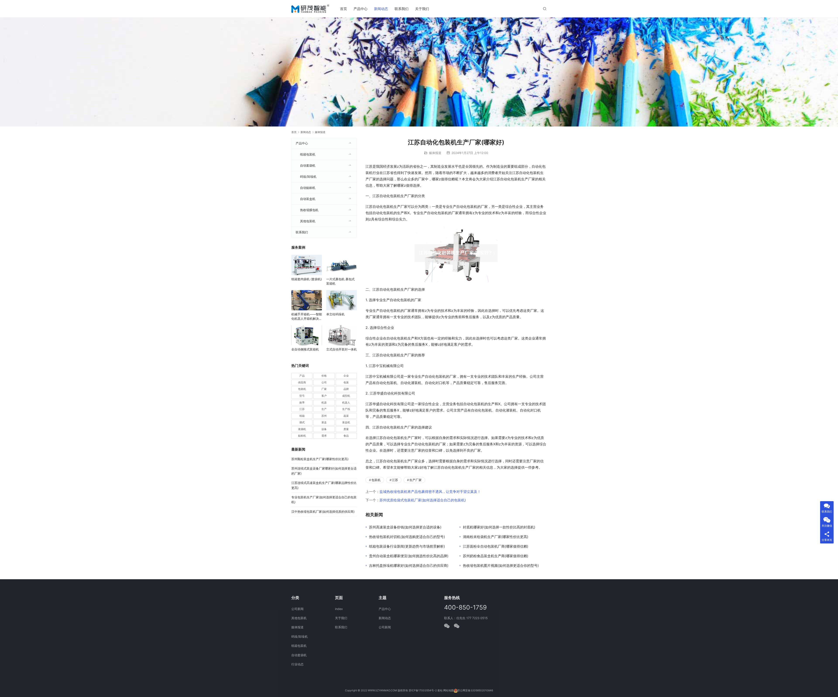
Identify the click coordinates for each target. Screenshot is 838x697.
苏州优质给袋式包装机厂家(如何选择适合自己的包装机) (423, 500)
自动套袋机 (307, 165)
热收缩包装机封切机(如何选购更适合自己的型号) (407, 537)
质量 (346, 429)
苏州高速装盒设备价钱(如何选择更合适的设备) (405, 527)
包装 (346, 382)
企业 (346, 375)
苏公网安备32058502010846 (475, 690)
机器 (324, 402)
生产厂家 (415, 480)
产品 (302, 375)
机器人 (346, 402)
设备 (324, 429)
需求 (324, 435)
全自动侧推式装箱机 (305, 349)
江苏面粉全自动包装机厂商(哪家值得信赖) (495, 546)
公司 (324, 382)
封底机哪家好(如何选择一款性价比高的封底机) (499, 527)
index (339, 609)
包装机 (376, 480)
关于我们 (422, 9)
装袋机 (302, 429)
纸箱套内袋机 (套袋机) (306, 279)
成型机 (346, 395)
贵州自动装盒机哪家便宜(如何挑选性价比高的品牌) (408, 556)
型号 (302, 395)
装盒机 (346, 422)
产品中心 (360, 9)
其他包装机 (307, 221)
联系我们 (402, 9)
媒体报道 (435, 153)
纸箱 (302, 415)
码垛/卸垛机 (308, 176)
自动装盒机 (307, 199)
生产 (324, 409)
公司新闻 (297, 609)
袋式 (302, 422)
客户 (324, 395)
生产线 (346, 409)
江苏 (395, 480)
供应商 (302, 382)
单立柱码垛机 (335, 314)
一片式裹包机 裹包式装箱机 (340, 281)
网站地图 (448, 690)
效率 (302, 402)
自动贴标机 (307, 188)
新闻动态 (381, 9)
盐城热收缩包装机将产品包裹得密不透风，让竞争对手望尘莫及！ (430, 491)
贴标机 (302, 435)
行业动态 (297, 664)
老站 (440, 690)
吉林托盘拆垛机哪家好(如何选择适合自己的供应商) (408, 565)
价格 (324, 375)
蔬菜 (346, 415)
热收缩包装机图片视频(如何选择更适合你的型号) (501, 565)
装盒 (324, 422)
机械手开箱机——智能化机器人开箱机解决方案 (306, 316)
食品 (346, 435)
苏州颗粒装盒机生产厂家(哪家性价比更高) (320, 459)
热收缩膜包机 (309, 210)
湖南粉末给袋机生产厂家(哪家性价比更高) (495, 537)
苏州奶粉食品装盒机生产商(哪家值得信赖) (495, 556)
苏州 (324, 415)
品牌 (346, 389)
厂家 (324, 389)
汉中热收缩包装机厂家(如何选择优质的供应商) (323, 511)
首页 (343, 9)
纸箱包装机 (307, 154)
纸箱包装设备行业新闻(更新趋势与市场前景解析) (407, 546)
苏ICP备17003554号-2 (423, 690)
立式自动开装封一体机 (341, 349)
